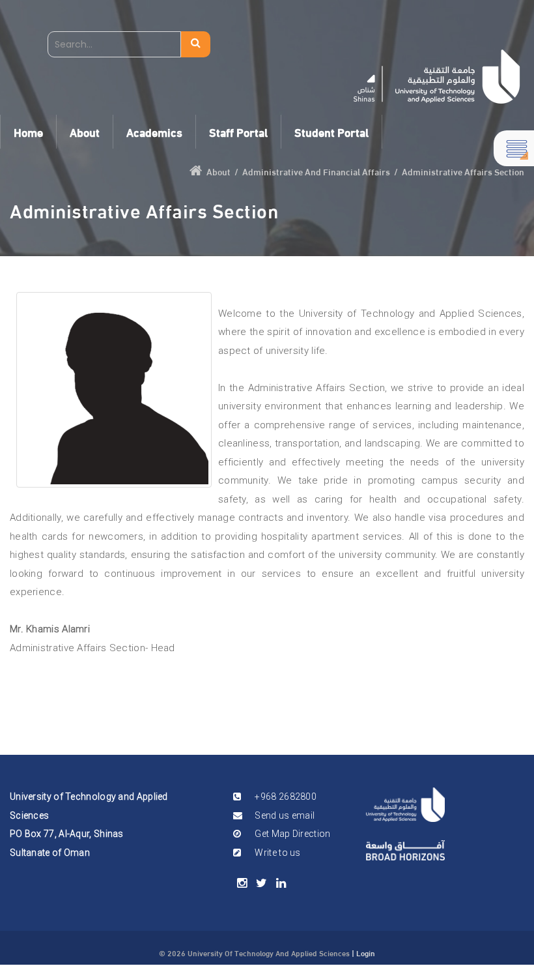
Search (195, 44)
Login (365, 952)
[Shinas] (436, 76)
